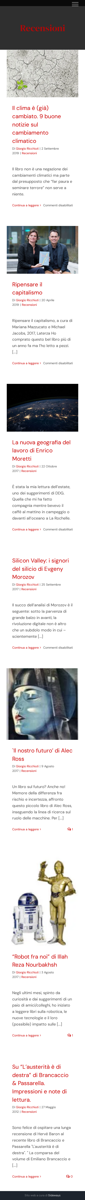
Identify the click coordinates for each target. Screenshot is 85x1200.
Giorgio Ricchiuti (27, 148)
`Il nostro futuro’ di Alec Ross (42, 704)
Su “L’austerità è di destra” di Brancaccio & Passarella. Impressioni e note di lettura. (40, 1083)
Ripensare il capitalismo (42, 250)
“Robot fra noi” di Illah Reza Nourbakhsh (42, 898)
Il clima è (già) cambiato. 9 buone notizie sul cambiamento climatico (42, 74)
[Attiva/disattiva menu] (75, 4)
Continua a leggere (25, 205)
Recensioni (29, 153)
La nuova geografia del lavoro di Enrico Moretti (42, 408)
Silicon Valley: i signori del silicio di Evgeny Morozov (40, 569)
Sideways (54, 1195)
